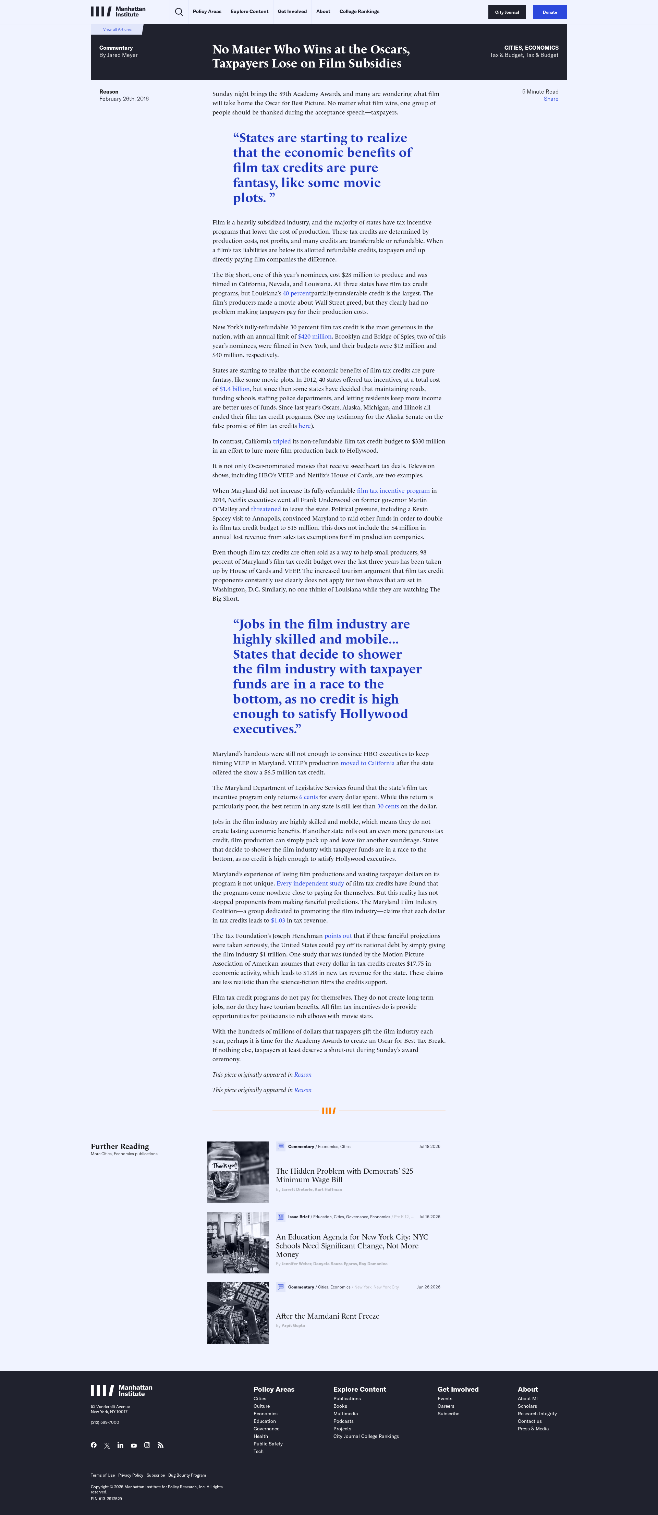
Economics (542, 47)
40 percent (297, 292)
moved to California (368, 762)
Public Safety (268, 1444)
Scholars (527, 1406)
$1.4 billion (235, 388)
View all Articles (117, 29)
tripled (282, 440)
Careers (446, 1406)
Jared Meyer (122, 54)
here (304, 425)
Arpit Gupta (293, 1325)
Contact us (530, 1421)
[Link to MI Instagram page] (147, 1447)
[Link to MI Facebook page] (94, 1446)
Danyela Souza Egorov (335, 1263)
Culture (262, 1406)
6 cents (308, 796)
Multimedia (345, 1413)
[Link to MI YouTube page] (134, 1446)
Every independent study (310, 882)
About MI (528, 1398)
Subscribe (448, 1413)
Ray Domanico (373, 1263)
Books (340, 1406)
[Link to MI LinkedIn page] (120, 1446)
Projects (342, 1429)
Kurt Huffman (328, 1189)
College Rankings (359, 11)
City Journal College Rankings (366, 1436)
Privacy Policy (130, 1475)
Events (445, 1398)
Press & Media (533, 1429)
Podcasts (343, 1421)
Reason (109, 91)
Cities (513, 47)
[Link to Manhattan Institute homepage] (122, 1394)
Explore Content (250, 11)
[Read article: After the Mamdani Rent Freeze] (238, 1313)
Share (551, 99)
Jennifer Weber (296, 1263)
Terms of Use (103, 1475)
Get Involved (292, 11)
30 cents (388, 805)
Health (261, 1436)
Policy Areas (207, 11)
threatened (266, 508)
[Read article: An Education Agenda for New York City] (238, 1242)
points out (338, 935)
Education (265, 1421)
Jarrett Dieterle (297, 1189)
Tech (259, 1451)
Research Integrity (537, 1413)
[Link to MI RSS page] (160, 1446)
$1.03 (278, 919)
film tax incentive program (393, 490)
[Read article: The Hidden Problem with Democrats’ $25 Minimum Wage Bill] (238, 1172)
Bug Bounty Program (187, 1475)
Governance (266, 1429)
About (323, 11)
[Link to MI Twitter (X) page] (107, 1446)
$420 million (315, 335)
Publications (347, 1398)
